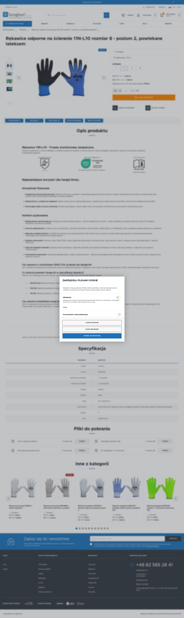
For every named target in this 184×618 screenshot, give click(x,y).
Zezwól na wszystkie (92, 336)
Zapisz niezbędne (92, 329)
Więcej (65, 307)
